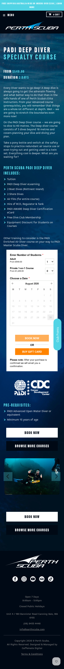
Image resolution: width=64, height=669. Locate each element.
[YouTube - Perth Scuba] (33, 579)
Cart (56, 14)
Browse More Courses (32, 529)
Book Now (32, 432)
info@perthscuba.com (32, 629)
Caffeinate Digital (32, 648)
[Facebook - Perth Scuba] (15, 579)
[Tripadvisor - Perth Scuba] (41, 579)
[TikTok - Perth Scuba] (50, 579)
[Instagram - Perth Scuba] (24, 579)
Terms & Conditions (32, 654)
